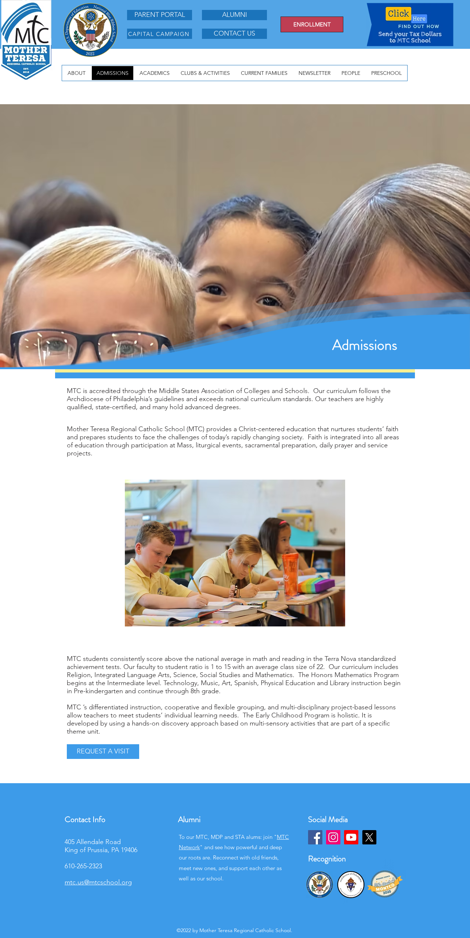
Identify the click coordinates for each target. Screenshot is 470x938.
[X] (369, 837)
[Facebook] (315, 837)
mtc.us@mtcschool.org (98, 882)
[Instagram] (333, 837)
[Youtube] (351, 837)
